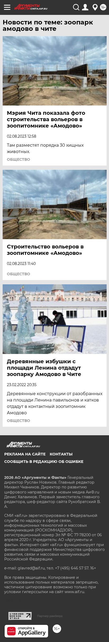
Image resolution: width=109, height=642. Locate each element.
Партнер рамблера (49, 616)
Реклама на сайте (25, 454)
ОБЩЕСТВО (18, 159)
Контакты (61, 454)
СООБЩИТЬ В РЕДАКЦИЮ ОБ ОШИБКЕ (43, 461)
